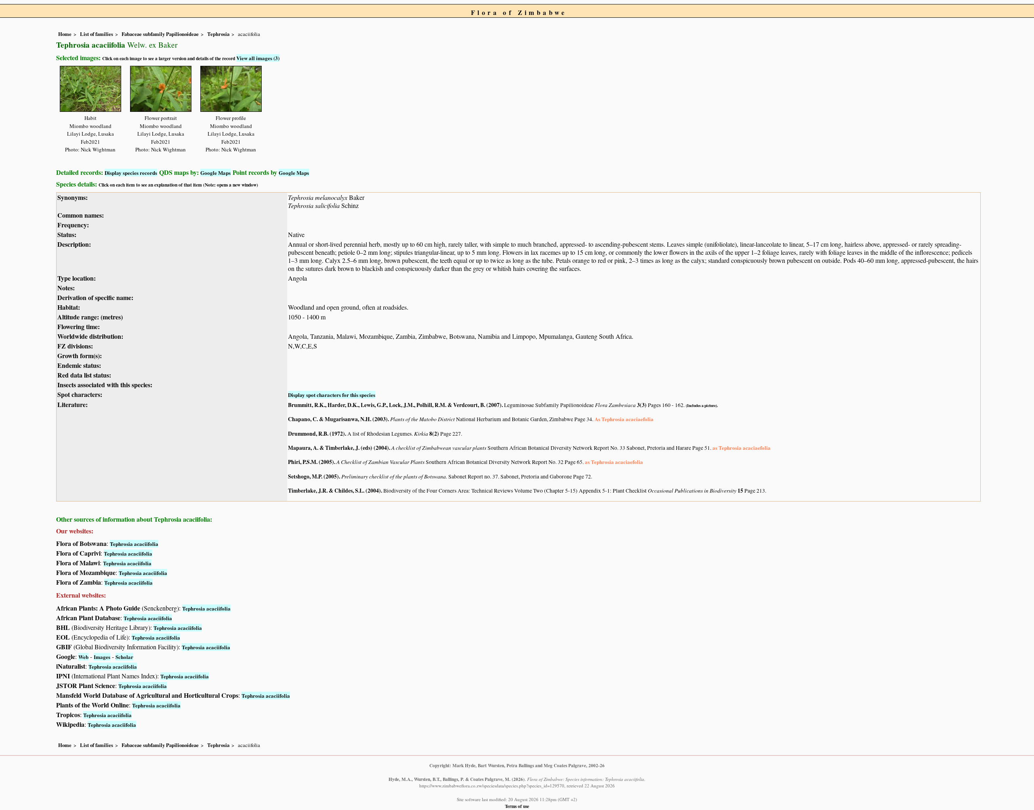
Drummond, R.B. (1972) (316, 434)
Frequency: (73, 224)
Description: (74, 244)
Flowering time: (78, 326)
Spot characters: (79, 394)
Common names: (80, 215)
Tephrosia (218, 34)
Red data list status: (84, 375)
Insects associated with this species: (104, 384)
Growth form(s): (79, 355)
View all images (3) (258, 58)
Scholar (124, 657)
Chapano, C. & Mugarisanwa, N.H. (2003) (338, 419)
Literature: (72, 404)
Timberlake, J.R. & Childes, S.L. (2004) (334, 491)
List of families (96, 34)
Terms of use (517, 806)
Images (102, 657)
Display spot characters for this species (331, 395)
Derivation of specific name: (95, 297)
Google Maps (215, 172)
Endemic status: (79, 365)
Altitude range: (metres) (90, 316)
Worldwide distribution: (90, 336)
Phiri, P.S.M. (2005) (311, 462)
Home (64, 34)
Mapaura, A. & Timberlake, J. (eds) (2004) (338, 448)
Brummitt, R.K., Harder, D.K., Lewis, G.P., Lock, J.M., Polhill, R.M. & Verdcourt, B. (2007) (395, 405)
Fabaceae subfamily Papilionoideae (160, 34)
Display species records (131, 172)
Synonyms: (72, 197)
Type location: (76, 278)
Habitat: (68, 307)
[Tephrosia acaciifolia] (90, 87)
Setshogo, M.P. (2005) (313, 476)
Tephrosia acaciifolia (134, 544)
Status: (66, 234)
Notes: (66, 287)
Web (83, 657)
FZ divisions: (75, 345)
